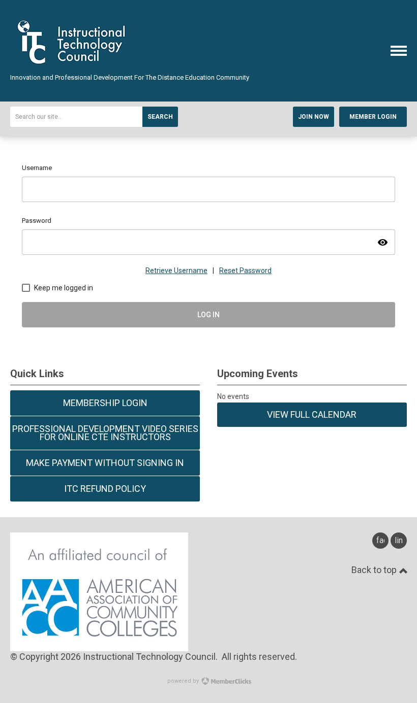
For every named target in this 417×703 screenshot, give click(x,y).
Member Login (373, 116)
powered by (183, 681)
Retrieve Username (176, 270)
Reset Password (245, 270)
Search (160, 116)
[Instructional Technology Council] (72, 68)
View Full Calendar (311, 414)
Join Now (313, 116)
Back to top (375, 569)
